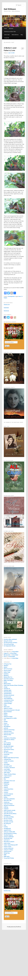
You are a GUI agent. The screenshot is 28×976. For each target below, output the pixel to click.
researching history (8, 789)
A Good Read (15, 651)
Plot (5, 779)
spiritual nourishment (9, 805)
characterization (8, 693)
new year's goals (8, 766)
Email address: (8, 340)
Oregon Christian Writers (10, 774)
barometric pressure (9, 678)
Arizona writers (7, 670)
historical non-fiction (9, 733)
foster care (6, 724)
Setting (5, 797)
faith (5, 720)
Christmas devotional (9, 695)
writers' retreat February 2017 (11, 845)
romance (6, 792)
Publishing (6, 784)
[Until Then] (14, 456)
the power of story (8, 820)
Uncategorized (11, 296)
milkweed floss (7, 759)
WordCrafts (6, 310)
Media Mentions (15, 34)
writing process (7, 851)
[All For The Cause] (14, 492)
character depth (7, 690)
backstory (6, 673)
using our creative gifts (9, 831)
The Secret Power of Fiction (10, 642)
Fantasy (6, 721)
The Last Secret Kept (9, 644)
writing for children (8, 849)
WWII (5, 854)
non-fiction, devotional (9, 767)
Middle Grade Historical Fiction (11, 757)
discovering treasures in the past (12, 710)
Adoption (6, 665)
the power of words (8, 822)
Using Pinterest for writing (10, 833)
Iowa (5, 741)
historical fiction (8, 731)
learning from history (9, 749)
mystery (6, 762)
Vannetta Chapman (8, 835)
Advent (5, 667)
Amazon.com (7, 304)
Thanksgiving (7, 815)
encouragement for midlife (10, 718)
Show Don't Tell (7, 800)
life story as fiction (8, 752)
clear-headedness (8, 698)
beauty (5, 682)
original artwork (7, 776)
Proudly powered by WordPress (14, 926)
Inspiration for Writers (9, 739)
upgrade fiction (7, 830)
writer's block (7, 843)
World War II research (9, 841)
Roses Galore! (7, 795)
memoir (6, 756)
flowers (5, 723)
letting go (6, 751)
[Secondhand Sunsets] (14, 418)
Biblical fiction (7, 683)
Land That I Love (8, 747)
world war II (6, 840)
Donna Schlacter (8, 711)
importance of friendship (10, 738)
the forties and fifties (9, 817)
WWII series (6, 856)
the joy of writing (8, 818)
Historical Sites (7, 734)
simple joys (6, 802)
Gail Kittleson (10, 9)
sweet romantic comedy (9, 810)
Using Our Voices (8, 641)
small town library (8, 803)
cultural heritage (8, 703)
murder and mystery (9, 761)
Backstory (6, 675)
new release (6, 764)
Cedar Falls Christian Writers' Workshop (13, 685)
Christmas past (7, 697)
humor (5, 736)
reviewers (6, 790)
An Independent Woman (9, 646)
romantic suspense (8, 794)
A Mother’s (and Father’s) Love (10, 49)
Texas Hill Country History (10, 813)
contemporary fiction (9, 700)
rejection (6, 785)
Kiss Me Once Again (9, 746)
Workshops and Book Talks (10, 31)
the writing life (7, 823)
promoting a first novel (9, 780)
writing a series (7, 846)
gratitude (6, 728)
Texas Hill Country (8, 812)
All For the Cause (8, 669)
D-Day (5, 705)
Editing (5, 713)
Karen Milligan (7, 744)
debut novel (6, 706)
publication (6, 782)
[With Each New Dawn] (14, 597)
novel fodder (7, 769)
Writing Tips (7, 853)
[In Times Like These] (14, 562)
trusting (6, 826)
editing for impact (8, 716)
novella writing (7, 771)
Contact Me (6, 37)
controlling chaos (8, 701)
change (5, 687)
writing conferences (8, 848)
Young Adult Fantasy (9, 858)
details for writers (8, 708)
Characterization (8, 692)
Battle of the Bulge (8, 680)
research (6, 787)
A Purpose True (7, 664)
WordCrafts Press (8, 838)
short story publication (9, 798)
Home (5, 28)
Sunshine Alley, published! (10, 639)
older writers (7, 772)
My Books (11, 28)
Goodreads (6, 307)
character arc (7, 688)
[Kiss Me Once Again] (14, 527)
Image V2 (6, 653)
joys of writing (7, 743)
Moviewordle (7, 655)
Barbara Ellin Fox (8, 677)
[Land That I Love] (14, 383)
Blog (22, 34)
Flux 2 (5, 656)
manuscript (6, 754)
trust (20, 296)
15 (22, 48)
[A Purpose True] (14, 633)
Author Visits (6, 34)
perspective (6, 777)
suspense (6, 808)
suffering (6, 807)
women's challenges (9, 836)
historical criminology (9, 729)
